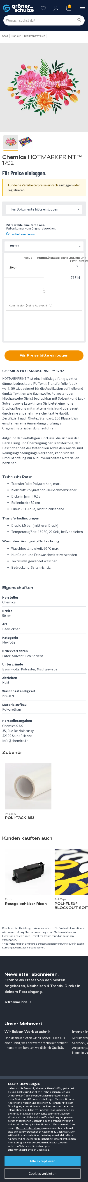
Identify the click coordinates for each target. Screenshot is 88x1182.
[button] (44, 246)
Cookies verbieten (42, 1173)
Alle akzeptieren (42, 1161)
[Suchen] (79, 20)
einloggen (66, 185)
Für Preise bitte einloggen (44, 355)
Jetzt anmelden (16, 1002)
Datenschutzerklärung (29, 1128)
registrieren (16, 190)
